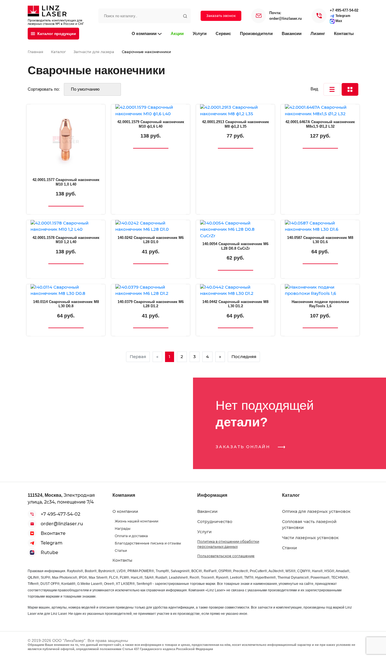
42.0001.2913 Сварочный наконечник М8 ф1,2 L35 (235, 124)
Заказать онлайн (244, 447)
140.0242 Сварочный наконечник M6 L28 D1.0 (151, 240)
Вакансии (292, 33)
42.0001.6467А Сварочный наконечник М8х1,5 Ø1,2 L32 (320, 124)
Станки (289, 547)
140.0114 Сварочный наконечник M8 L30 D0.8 (66, 304)
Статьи (121, 550)
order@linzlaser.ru (285, 18)
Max (338, 21)
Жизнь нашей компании (136, 521)
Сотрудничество (214, 521)
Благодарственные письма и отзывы (148, 543)
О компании (144, 33)
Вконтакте (53, 533)
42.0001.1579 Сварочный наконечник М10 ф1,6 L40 (150, 124)
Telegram (342, 16)
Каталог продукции (56, 33)
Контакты (344, 33)
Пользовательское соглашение (226, 556)
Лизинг (318, 33)
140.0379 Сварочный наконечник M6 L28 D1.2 (151, 304)
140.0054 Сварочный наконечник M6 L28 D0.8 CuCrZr (235, 246)
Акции (177, 33)
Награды (123, 528)
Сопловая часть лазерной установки (309, 524)
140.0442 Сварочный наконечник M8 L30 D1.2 (235, 304)
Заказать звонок (221, 16)
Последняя (243, 356)
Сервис (223, 33)
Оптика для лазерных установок (316, 511)
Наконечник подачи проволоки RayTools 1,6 (320, 304)
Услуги (200, 33)
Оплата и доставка (131, 536)
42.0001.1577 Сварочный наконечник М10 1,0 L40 (65, 182)
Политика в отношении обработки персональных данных (228, 544)
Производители (256, 33)
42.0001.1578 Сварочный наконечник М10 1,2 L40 (65, 240)
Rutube (49, 552)
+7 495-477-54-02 (344, 10)
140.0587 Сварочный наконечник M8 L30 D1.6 (320, 240)
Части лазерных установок (310, 537)
